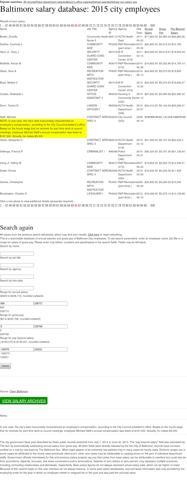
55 (35, 25)
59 (50, 25)
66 (76, 25)
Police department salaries (51, 2)
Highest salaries (101, 2)
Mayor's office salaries (79, 2)
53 (28, 25)
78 (119, 25)
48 (10, 25)
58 (46, 25)
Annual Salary (149, 30)
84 (141, 25)
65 (72, 25)
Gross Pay (162, 30)
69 (86, 25)
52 (24, 25)
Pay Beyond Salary (178, 30)
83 (138, 25)
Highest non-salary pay (123, 2)
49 (13, 25)
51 (21, 25)
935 (152, 25)
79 (123, 25)
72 (97, 25)
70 (90, 25)
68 (83, 25)
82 (134, 25)
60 (54, 25)
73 (101, 25)
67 (79, 25)
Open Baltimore (19, 391)
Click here (93, 234)
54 (32, 25)
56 (39, 25)
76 (112, 25)
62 (61, 25)
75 (108, 25)
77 (116, 25)
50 (17, 25)
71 (94, 25)
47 (6, 25)
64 (68, 25)
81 (130, 25)
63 (65, 25)
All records (29, 2)
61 (57, 25)
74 (105, 25)
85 (145, 25)
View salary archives (24, 400)
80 (127, 25)
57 (43, 25)
